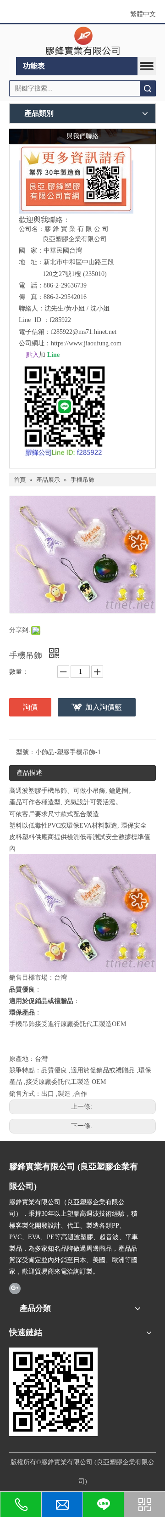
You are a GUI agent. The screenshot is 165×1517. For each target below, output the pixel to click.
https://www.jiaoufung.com (86, 343)
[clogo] (83, 41)
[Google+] (15, 1288)
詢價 (30, 707)
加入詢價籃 (103, 707)
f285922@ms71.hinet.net (83, 331)
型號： (25, 752)
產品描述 (29, 772)
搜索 (147, 88)
